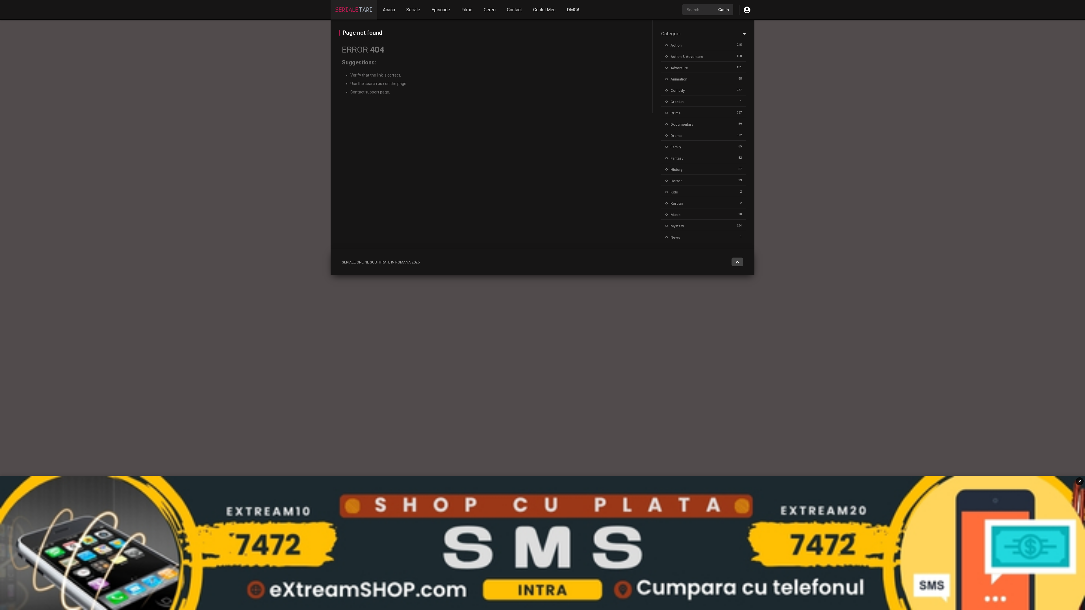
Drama (676, 136)
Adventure (679, 68)
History (676, 169)
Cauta (723, 9)
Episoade (440, 9)
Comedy (677, 90)
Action (676, 45)
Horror (676, 181)
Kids (674, 192)
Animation (678, 79)
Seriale (413, 9)
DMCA (573, 9)
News (675, 237)
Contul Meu (544, 9)
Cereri (490, 9)
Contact (514, 9)
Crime (675, 113)
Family (675, 147)
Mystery (677, 226)
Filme (466, 9)
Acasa (389, 9)
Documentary (681, 124)
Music (675, 215)
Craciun (676, 102)
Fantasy (676, 158)
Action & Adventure (686, 57)
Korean (676, 203)
